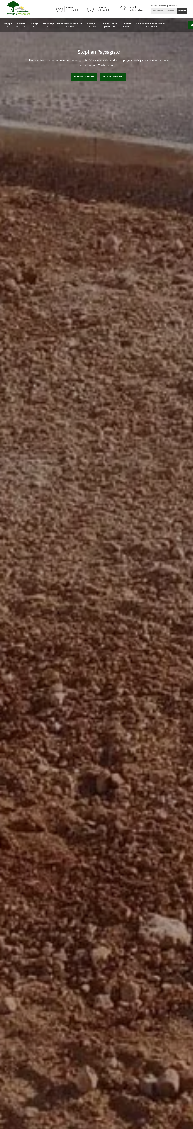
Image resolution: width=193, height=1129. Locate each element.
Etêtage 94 (34, 25)
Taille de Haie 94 (127, 25)
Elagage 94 (8, 25)
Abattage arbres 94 (91, 25)
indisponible (72, 10)
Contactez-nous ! (113, 76)
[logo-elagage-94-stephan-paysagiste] (18, 9)
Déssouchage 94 (47, 25)
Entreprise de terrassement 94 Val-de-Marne (151, 25)
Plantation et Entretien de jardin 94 (69, 25)
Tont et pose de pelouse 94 (109, 25)
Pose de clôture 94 (21, 25)
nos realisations (84, 76)
